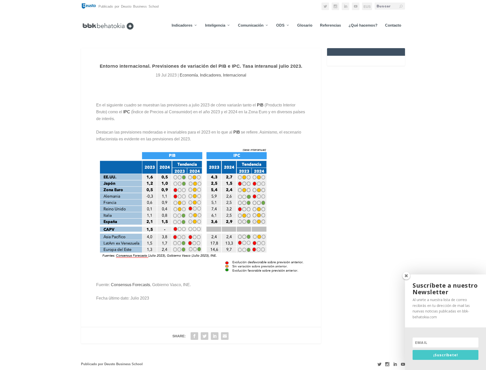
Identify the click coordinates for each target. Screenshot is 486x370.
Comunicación (251, 25)
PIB (260, 105)
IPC (126, 112)
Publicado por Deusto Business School (112, 364)
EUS (367, 7)
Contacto (393, 25)
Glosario (304, 25)
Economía (189, 75)
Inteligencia (215, 25)
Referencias (330, 25)
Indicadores (182, 25)
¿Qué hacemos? (363, 25)
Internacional (234, 75)
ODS (280, 25)
